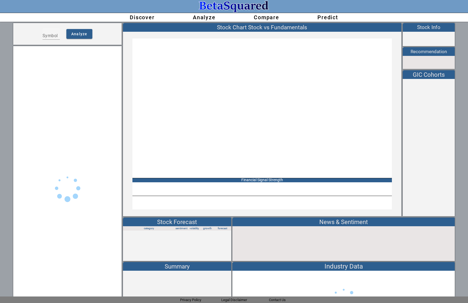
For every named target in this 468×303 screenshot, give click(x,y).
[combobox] (51, 36)
